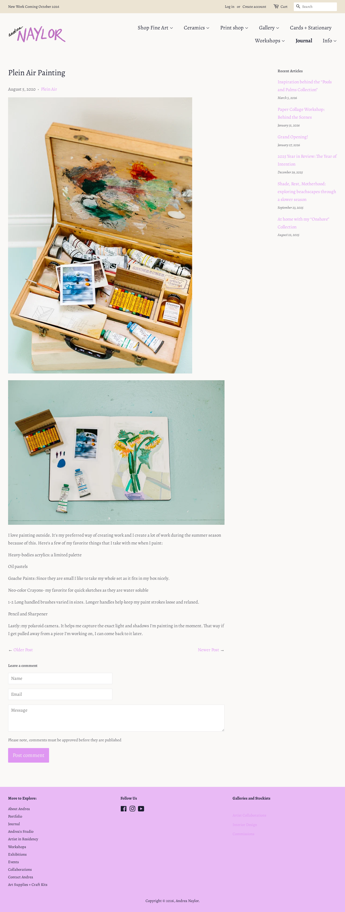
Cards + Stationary (311, 27)
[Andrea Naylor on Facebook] (123, 809)
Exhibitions (17, 854)
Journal (304, 40)
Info (328, 40)
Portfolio (15, 816)
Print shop (232, 27)
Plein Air (49, 89)
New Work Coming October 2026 (33, 6)
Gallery (267, 27)
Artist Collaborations (249, 815)
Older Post (23, 650)
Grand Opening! (293, 137)
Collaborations (20, 869)
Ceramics (195, 27)
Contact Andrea (20, 877)
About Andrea (19, 808)
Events (13, 862)
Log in (229, 6)
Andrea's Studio (20, 831)
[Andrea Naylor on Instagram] (132, 809)
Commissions (243, 833)
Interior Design (245, 824)
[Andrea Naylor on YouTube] (141, 809)
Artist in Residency (23, 839)
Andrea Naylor (187, 900)
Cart (284, 6)
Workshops (268, 40)
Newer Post (208, 650)
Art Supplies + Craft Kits (27, 884)
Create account (254, 6)
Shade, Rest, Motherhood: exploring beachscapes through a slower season (307, 192)
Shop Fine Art (154, 27)
